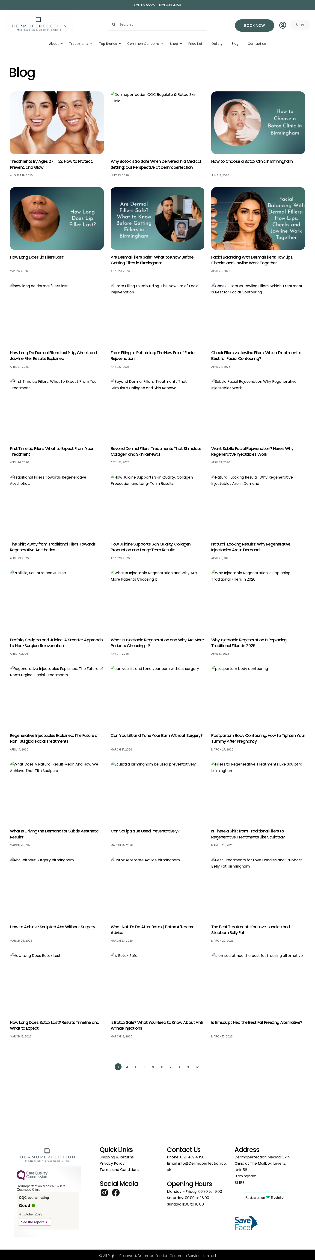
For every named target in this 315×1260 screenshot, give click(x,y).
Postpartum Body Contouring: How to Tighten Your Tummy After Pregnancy (258, 738)
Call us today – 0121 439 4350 (157, 5)
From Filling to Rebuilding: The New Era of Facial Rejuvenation (153, 355)
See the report (32, 1222)
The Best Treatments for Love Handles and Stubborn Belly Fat (250, 929)
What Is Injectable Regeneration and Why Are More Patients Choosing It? (157, 642)
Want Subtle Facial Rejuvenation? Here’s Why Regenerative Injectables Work (252, 451)
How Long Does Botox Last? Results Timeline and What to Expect (54, 1025)
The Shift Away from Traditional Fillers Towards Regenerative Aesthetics (52, 547)
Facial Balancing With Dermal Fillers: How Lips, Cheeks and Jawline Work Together (252, 260)
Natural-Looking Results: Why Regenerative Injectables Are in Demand (250, 547)
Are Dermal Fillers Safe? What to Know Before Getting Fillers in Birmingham (152, 260)
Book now (254, 25)
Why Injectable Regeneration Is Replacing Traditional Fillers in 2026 (248, 642)
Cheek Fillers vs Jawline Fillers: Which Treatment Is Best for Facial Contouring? (256, 355)
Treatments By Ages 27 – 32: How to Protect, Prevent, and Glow (51, 164)
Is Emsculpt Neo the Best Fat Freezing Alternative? (256, 1022)
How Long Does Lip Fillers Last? (37, 257)
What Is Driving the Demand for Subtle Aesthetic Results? (54, 834)
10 (197, 1066)
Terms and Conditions (119, 1169)
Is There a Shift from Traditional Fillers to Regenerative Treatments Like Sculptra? (248, 834)
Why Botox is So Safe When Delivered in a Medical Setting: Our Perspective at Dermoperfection (156, 164)
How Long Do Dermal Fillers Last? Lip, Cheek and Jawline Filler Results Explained (53, 355)
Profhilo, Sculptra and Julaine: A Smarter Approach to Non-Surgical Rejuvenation (56, 642)
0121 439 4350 (192, 1157)
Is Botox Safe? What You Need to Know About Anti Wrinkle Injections (157, 1025)
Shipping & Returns (117, 1157)
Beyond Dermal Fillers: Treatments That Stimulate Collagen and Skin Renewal (156, 451)
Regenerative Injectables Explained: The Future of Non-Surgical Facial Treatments (54, 738)
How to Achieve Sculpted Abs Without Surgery (52, 927)
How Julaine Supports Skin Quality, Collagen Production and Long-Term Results (151, 547)
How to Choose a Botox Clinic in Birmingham (252, 161)
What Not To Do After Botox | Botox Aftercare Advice (153, 929)
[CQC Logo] (32, 1179)
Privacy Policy (112, 1163)
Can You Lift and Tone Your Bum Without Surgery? (156, 735)
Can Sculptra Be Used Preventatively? (145, 831)
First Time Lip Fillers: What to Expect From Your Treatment (51, 451)
